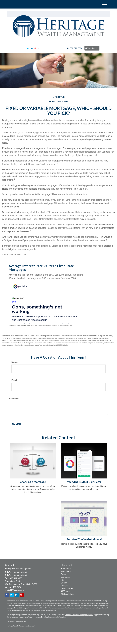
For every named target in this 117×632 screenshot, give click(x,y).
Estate (63, 574)
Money (64, 582)
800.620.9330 (76, 48)
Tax (62, 579)
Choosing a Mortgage (33, 481)
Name (14, 362)
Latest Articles (67, 588)
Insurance (65, 577)
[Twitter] (28, 48)
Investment (66, 571)
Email (14, 380)
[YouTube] (35, 48)
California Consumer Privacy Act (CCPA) (79, 614)
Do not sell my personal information (53, 617)
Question (14, 398)
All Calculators (67, 594)
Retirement (66, 568)
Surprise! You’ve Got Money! (84, 539)
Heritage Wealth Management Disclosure (21, 626)
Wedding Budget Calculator (84, 481)
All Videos (65, 591)
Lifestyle (64, 585)
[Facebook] (38, 48)
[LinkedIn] (32, 48)
